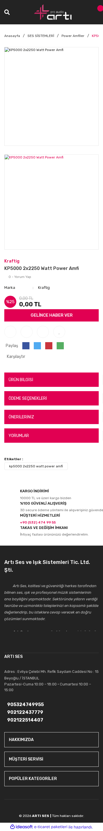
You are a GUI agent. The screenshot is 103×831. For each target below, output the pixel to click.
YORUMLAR (19, 435)
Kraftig (11, 261)
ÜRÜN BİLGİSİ (21, 379)
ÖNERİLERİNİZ (21, 417)
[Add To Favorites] (59, 332)
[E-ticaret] (51, 827)
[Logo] (53, 12)
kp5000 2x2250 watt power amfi (36, 466)
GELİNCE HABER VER (52, 315)
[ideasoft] (21, 827)
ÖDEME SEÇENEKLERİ (28, 398)
